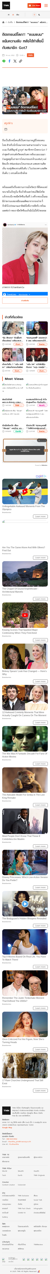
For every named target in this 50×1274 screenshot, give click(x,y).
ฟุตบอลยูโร (22, 1230)
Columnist (22, 1184)
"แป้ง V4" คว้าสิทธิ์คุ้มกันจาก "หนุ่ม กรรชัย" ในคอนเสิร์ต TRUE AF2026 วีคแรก (36, 366)
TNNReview (38, 1244)
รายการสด (5, 1157)
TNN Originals (39, 1175)
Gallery (5, 1217)
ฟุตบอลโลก (37, 1230)
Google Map (7, 1127)
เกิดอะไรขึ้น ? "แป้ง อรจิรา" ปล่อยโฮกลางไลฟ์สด (12, 366)
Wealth (21, 1171)
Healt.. (42, 405)
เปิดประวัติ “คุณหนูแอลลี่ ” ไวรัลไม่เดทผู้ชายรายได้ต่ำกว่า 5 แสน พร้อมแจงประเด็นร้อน (36, 427)
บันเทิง (10, 22)
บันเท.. (18, 344)
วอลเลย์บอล (6, 1230)
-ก (8, 14)
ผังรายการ (5, 1161)
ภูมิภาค (36, 1204)
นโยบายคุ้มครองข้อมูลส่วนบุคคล (25, 1268)
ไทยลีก (4, 1235)
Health (36, 1171)
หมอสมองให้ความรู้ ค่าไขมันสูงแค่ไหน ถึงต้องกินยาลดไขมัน (37, 401)
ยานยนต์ (5, 1208)
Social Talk (38, 1200)
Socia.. (42, 344)
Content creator (8, 1184)
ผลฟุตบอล (5, 1226)
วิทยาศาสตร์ (22, 1200)
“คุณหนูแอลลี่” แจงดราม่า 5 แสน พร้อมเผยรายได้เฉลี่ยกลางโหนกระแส (36, 339)
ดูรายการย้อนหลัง (24, 1157)
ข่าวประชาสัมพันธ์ (39, 1212)
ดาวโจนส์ (5, 1212)
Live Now (36, 5)
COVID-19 (21, 1212)
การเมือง (5, 1200)
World (4, 1171)
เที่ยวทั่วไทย (22, 1244)
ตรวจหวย (5, 1248)
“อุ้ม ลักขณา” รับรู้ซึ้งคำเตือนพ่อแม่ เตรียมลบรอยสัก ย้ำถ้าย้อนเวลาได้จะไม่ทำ (13, 339)
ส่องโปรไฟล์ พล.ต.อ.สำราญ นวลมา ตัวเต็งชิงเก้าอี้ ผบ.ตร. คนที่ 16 (13, 401)
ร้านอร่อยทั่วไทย (7, 1244)
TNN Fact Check (24, 1208)
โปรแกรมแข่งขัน (23, 1226)
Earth (18, 431)
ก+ (18, 15)
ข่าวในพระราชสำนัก (8, 1195)
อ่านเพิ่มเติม (25, 300)
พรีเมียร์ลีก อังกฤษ (40, 1226)
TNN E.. (18, 405)
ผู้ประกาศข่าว (38, 1157)
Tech (4, 1175)
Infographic (38, 1208)
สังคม (36, 1195)
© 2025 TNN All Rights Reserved (23, 1271)
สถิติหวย (21, 1248)
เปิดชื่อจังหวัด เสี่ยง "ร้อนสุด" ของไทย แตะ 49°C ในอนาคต (12, 427)
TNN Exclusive (23, 1195)
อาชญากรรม (6, 1204)
